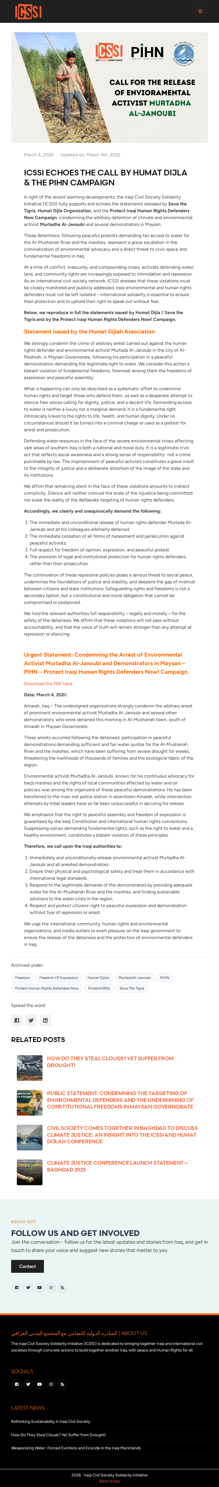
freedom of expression (58, 978)
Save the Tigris (131, 988)
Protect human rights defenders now (47, 988)
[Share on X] (31, 1020)
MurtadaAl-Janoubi (135, 978)
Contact (27, 1266)
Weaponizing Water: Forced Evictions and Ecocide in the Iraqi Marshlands (76, 1448)
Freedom (22, 978)
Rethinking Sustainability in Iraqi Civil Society (50, 1421)
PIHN (164, 978)
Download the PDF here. (48, 683)
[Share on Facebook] (17, 1020)
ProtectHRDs (99, 988)
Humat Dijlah (98, 978)
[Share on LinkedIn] (45, 1020)
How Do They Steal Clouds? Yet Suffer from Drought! (58, 1435)
